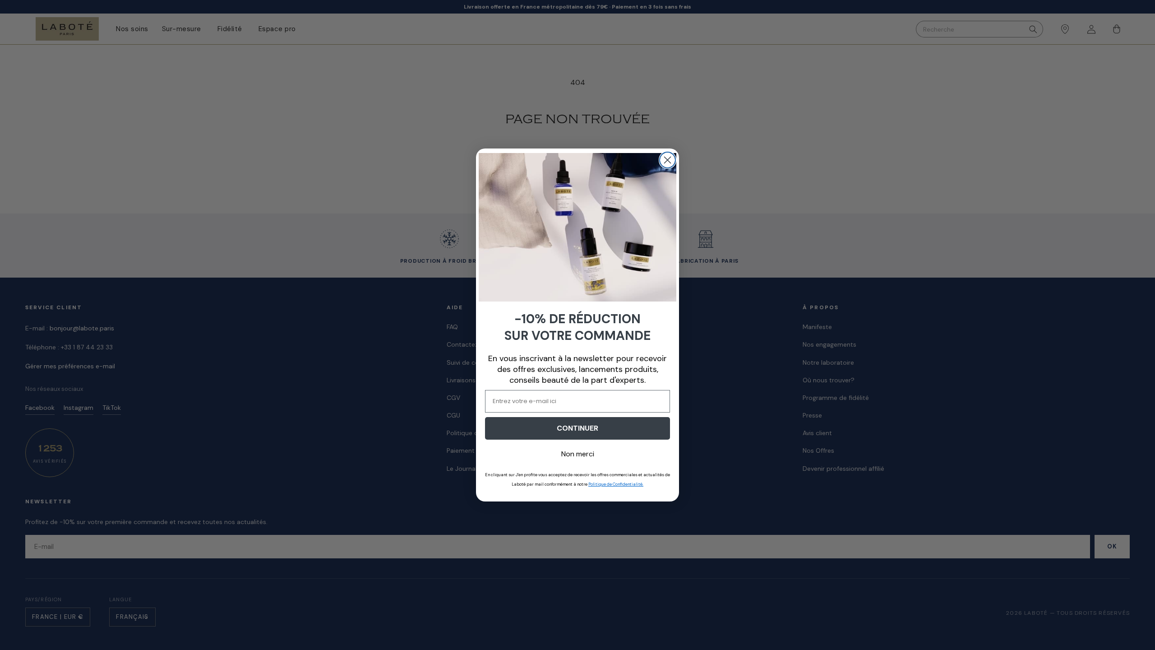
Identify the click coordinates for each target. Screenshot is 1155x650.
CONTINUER (577, 428)
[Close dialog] (667, 160)
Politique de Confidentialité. (615, 484)
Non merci (577, 454)
